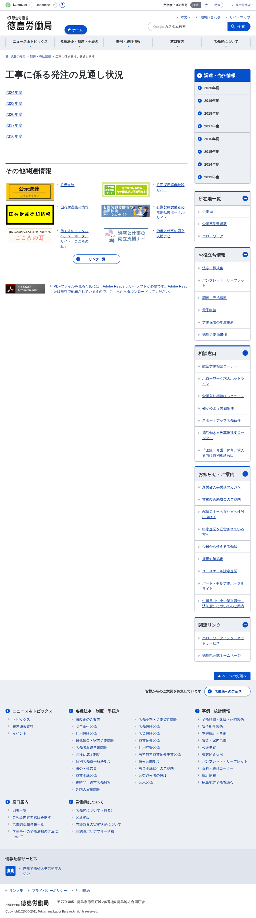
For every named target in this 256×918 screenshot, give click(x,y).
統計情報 (209, 775)
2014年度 (211, 164)
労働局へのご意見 (228, 691)
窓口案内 (20, 802)
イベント (19, 733)
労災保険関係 (149, 733)
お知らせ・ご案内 (216, 474)
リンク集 (16, 891)
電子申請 (209, 310)
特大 (217, 5)
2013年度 (211, 177)
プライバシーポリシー (49, 891)
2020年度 (14, 114)
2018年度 (211, 113)
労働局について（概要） (95, 810)
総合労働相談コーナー (219, 366)
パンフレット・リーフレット (223, 283)
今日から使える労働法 (219, 547)
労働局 (207, 212)
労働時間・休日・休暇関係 (223, 719)
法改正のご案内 (88, 719)
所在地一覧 (209, 198)
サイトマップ (240, 17)
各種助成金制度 (88, 754)
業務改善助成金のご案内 (221, 499)
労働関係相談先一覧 (28, 824)
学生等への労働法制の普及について (35, 834)
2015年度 (211, 152)
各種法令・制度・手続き (98, 711)
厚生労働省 (243, 5)
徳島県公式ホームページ (221, 655)
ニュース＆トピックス (32, 711)
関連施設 (83, 817)
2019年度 (211, 101)
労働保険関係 (149, 726)
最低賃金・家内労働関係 (95, 740)
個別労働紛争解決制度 (93, 761)
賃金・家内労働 (214, 740)
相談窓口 (207, 353)
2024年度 (14, 92)
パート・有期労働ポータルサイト (223, 586)
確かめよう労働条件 (218, 408)
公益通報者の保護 (153, 775)
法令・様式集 (212, 268)
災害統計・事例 (214, 733)
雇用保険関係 (86, 733)
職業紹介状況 (212, 754)
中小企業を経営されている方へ (223, 531)
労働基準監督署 (214, 224)
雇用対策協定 (212, 559)
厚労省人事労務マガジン (221, 487)
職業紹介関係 (149, 740)
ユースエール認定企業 (219, 571)
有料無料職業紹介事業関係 (160, 754)
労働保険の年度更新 (218, 322)
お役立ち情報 (212, 255)
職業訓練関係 (86, 775)
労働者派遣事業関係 (91, 747)
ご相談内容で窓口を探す (31, 817)
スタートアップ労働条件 (221, 420)
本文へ (185, 17)
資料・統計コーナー (218, 768)
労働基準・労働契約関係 (158, 719)
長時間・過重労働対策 (93, 782)
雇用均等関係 (149, 747)
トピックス (21, 719)
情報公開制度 (149, 761)
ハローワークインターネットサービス (223, 640)
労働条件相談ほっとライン (223, 396)
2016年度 (14, 136)
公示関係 (146, 782)
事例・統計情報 (216, 711)
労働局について (90, 802)
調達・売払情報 (220, 75)
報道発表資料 (23, 726)
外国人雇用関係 (88, 789)
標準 (195, 5)
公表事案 (209, 747)
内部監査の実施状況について (98, 824)
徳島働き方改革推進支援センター (223, 435)
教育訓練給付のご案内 (156, 768)
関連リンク (209, 624)
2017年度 (14, 125)
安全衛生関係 (86, 726)
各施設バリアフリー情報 (95, 831)
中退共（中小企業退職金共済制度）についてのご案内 (223, 603)
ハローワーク (212, 236)
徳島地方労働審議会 (218, 782)
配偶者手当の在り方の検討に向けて (223, 514)
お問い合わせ (210, 17)
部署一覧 (19, 810)
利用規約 (83, 891)
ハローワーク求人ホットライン (223, 381)
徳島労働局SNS (214, 334)
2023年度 (14, 103)
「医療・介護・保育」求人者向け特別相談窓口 (223, 452)
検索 (241, 26)
